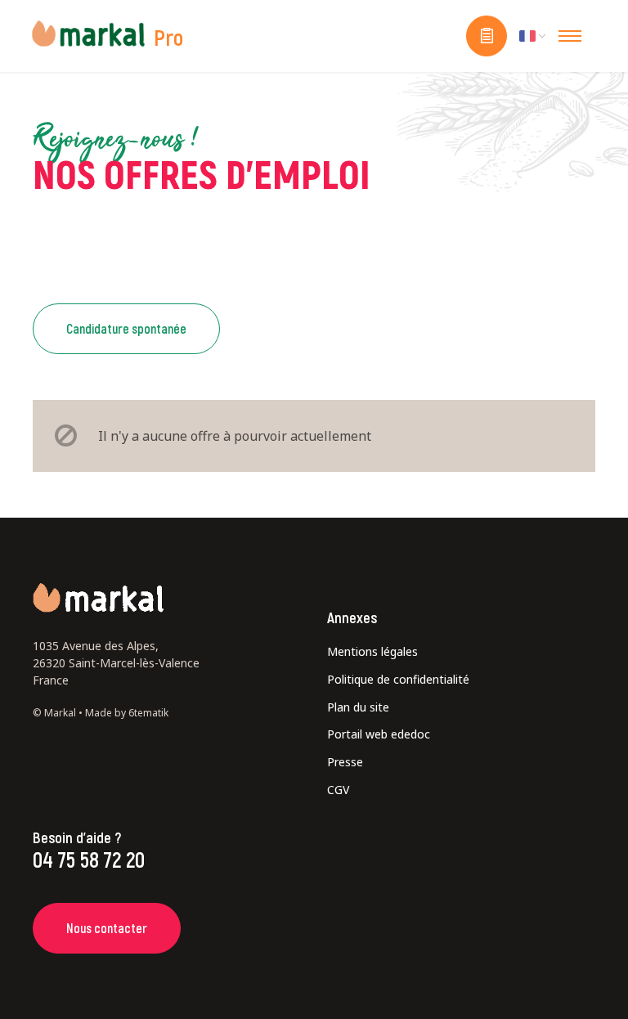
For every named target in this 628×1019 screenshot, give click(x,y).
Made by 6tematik (126, 713)
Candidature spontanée (126, 328)
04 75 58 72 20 (89, 859)
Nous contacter (106, 928)
